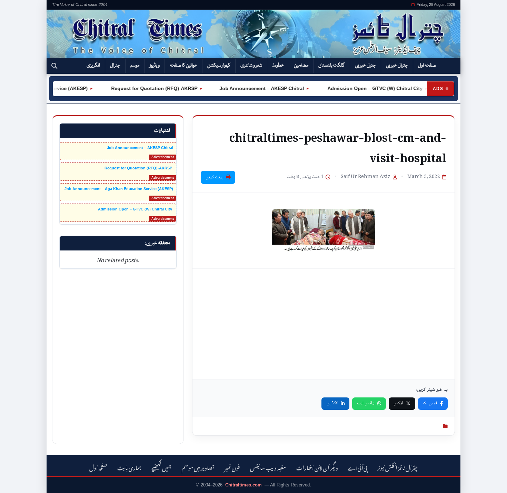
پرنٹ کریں (214, 177)
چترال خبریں (397, 65)
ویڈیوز (154, 65)
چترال (115, 65)
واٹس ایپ (366, 403)
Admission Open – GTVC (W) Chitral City (369, 88)
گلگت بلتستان (331, 65)
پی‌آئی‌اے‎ (357, 467)
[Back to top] (15, 483)
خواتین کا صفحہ (183, 65)
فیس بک (430, 403)
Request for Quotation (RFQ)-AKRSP (148, 88)
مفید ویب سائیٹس (268, 467)
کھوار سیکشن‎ (218, 65)
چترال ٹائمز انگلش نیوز (398, 467)
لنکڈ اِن (332, 403)
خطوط (278, 65)
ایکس (398, 403)
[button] (54, 66)
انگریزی (93, 65)
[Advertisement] (323, 324)
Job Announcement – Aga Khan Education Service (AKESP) (118, 189)
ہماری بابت (129, 467)
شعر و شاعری (251, 65)
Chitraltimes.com (243, 484)
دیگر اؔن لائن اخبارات (317, 467)
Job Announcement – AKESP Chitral (256, 88)
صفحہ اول (427, 65)
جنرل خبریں (365, 65)
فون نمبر (232, 467)
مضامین (301, 65)
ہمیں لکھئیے (161, 467)
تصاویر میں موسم (198, 467)
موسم (134, 65)
